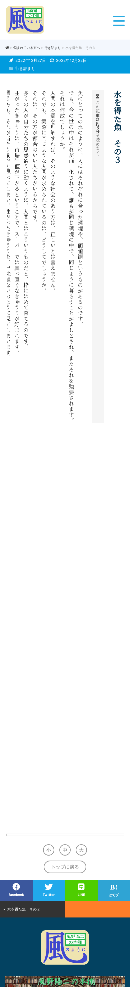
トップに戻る (65, 867)
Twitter (49, 895)
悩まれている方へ (26, 48)
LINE (81, 895)
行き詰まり (52, 48)
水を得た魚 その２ (23, 909)
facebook (16, 895)
